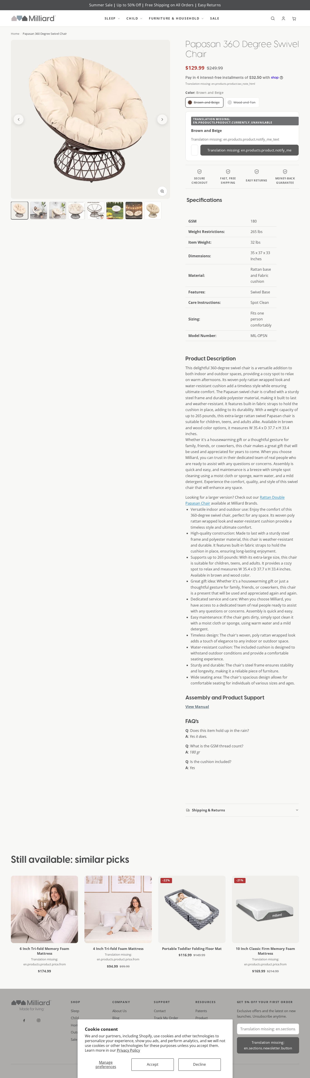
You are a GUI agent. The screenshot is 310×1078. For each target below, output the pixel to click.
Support (162, 1002)
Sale (214, 18)
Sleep (110, 18)
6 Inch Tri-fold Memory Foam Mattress (44, 951)
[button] (119, 18)
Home (15, 34)
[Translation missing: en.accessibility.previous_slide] (19, 119)
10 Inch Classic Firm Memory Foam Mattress (265, 951)
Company (121, 1002)
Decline (199, 1064)
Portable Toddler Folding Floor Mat (192, 948)
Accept (152, 1064)
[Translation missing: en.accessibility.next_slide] (162, 119)
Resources (205, 1002)
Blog (115, 1018)
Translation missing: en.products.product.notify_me (249, 150)
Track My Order (166, 1018)
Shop (75, 1002)
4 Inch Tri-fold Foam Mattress (118, 948)
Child (132, 18)
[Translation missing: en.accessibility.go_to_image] (19, 210)
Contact (160, 1011)
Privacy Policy (128, 1050)
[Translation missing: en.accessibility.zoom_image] (162, 191)
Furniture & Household (174, 18)
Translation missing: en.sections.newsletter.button (268, 1045)
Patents (201, 1011)
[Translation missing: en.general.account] (283, 18)
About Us (119, 1011)
